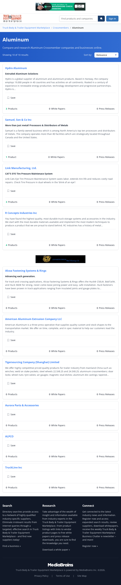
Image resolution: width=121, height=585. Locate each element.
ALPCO (9, 436)
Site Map (82, 575)
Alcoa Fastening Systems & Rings (25, 270)
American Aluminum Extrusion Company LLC (33, 319)
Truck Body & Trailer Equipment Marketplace (26, 27)
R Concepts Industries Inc (21, 213)
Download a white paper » (56, 549)
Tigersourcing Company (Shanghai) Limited (32, 362)
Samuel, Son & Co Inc (18, 119)
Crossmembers (61, 27)
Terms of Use (63, 575)
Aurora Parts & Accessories (22, 405)
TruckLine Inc (13, 467)
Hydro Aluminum (16, 68)
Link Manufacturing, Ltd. (21, 168)
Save (13, 97)
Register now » (90, 546)
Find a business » (12, 546)
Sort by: (88, 54)
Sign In (112, 18)
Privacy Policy (41, 575)
